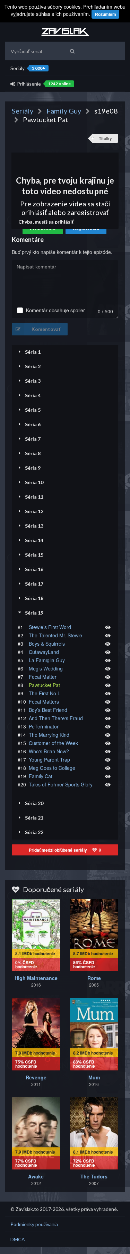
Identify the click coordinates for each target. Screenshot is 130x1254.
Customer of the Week (53, 742)
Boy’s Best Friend (48, 709)
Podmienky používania (34, 1224)
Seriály (27, 68)
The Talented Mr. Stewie (55, 635)
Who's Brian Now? (49, 751)
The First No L (44, 693)
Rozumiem (105, 14)
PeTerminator (44, 726)
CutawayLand (44, 651)
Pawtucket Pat (44, 685)
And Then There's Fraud (56, 718)
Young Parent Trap (49, 759)
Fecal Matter (43, 676)
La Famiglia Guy (47, 660)
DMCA (17, 1239)
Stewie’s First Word (50, 627)
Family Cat (40, 776)
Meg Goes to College (52, 767)
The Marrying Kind (49, 734)
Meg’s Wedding (46, 668)
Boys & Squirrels (47, 643)
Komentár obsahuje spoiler (55, 310)
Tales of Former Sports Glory (61, 784)
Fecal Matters (44, 701)
